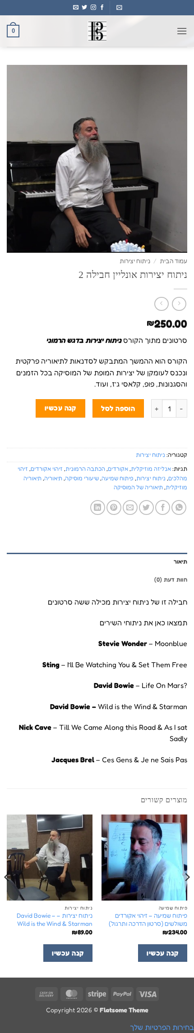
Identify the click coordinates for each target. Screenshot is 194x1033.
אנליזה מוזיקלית (151, 468)
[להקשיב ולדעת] (97, 31)
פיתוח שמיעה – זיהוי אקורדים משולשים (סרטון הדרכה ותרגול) (148, 919)
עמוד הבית (173, 260)
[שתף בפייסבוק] (162, 507)
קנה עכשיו (60, 408)
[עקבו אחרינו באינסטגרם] (93, 8)
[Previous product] (161, 304)
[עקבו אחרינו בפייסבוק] (102, 8)
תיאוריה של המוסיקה (138, 487)
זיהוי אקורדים (47, 468)
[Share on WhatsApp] (178, 507)
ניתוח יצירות (135, 260)
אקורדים (118, 468)
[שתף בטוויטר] (146, 507)
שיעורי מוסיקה (82, 478)
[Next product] (179, 304)
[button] (119, 7)
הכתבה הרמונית (85, 468)
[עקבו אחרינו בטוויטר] (84, 8)
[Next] (7, 895)
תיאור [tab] (180, 561)
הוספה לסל (118, 408)
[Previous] (186, 895)
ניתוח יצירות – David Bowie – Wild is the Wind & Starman (54, 919)
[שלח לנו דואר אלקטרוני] (76, 8)
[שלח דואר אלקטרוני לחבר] (130, 507)
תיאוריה (53, 478)
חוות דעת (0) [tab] (170, 579)
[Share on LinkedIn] (97, 507)
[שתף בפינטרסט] (113, 507)
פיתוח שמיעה (118, 478)
